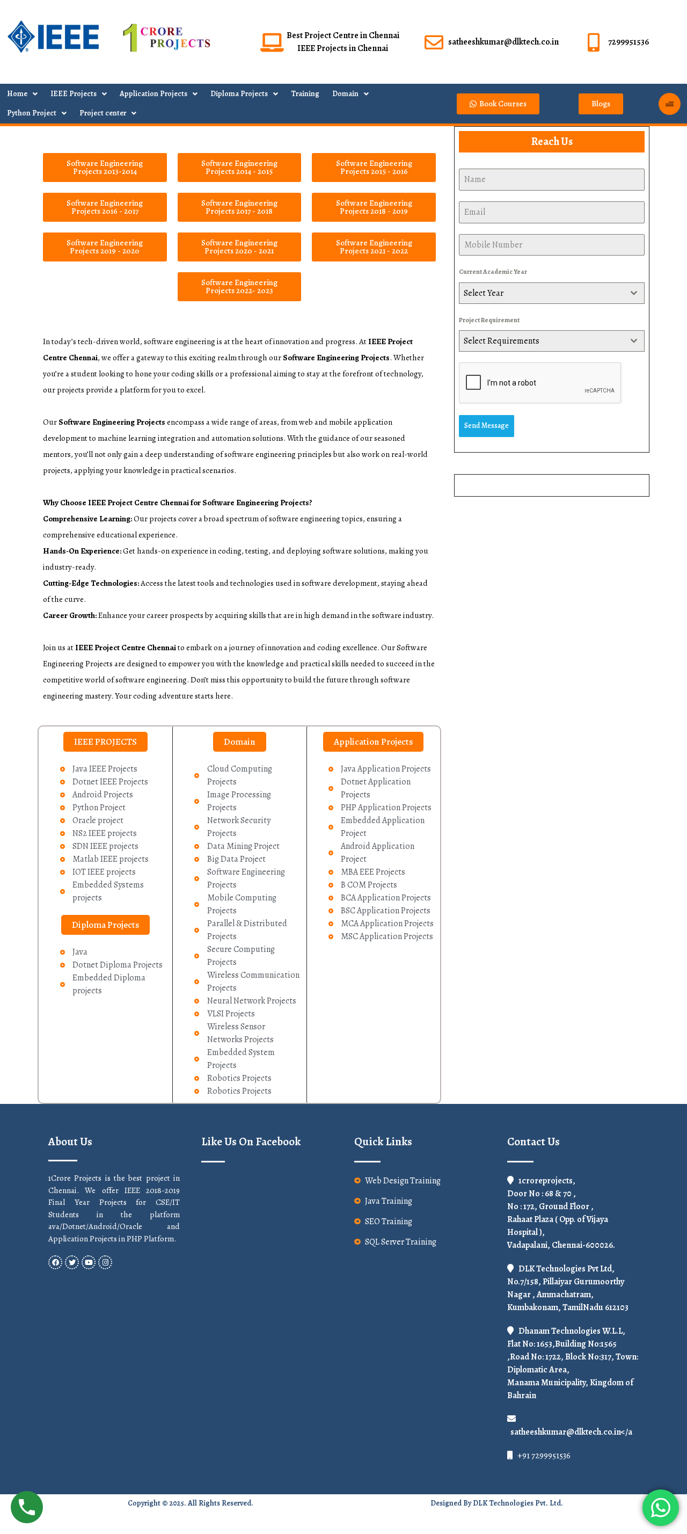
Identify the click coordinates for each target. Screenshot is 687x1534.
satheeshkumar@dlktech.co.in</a (571, 1432)
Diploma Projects (239, 94)
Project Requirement (489, 320)
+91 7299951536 (543, 1456)
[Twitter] (72, 1262)
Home (17, 94)
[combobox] (552, 293)
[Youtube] (89, 1262)
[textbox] (541, 293)
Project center (102, 113)
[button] (105, 742)
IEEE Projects (73, 94)
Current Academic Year (493, 271)
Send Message (486, 425)
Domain (345, 94)
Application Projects (153, 94)
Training (305, 94)
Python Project (31, 113)
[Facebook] (55, 1262)
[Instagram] (105, 1262)
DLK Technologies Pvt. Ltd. (518, 1503)
